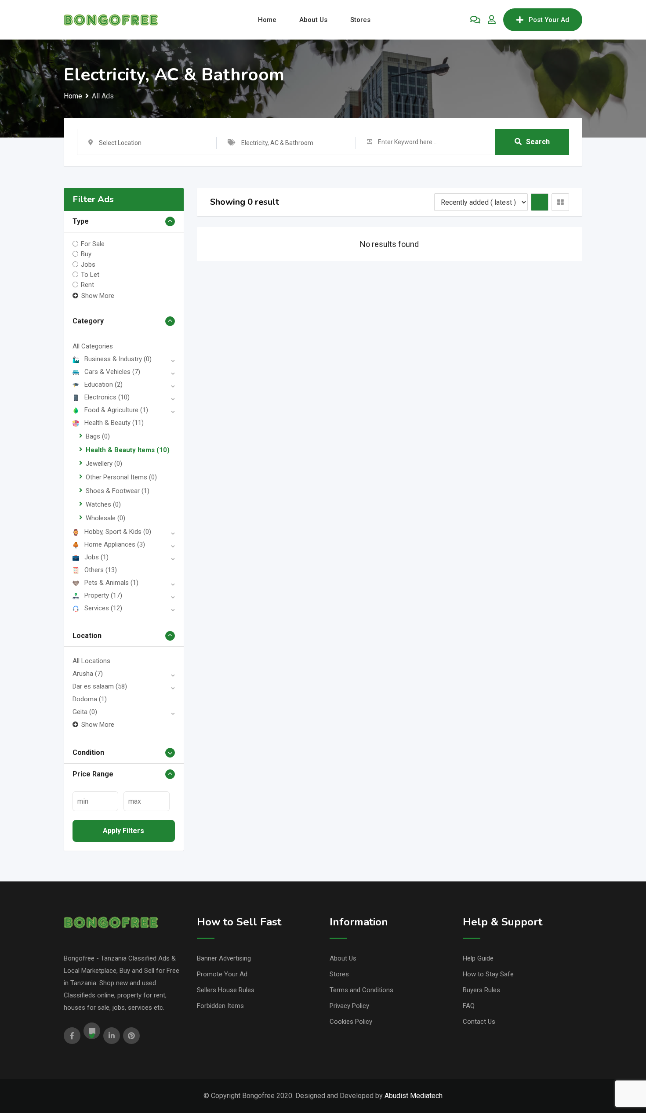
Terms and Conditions (361, 990)
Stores (360, 20)
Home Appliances (114, 544)
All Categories (93, 346)
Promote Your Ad (222, 974)
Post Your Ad (549, 20)
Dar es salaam (100, 686)
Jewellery (104, 464)
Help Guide (478, 958)
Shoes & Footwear (117, 491)
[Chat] (475, 19)
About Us (313, 20)
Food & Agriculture (116, 410)
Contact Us (479, 1022)
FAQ (469, 1006)
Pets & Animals (111, 583)
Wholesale (105, 518)
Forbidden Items (220, 1006)
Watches (103, 504)
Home (267, 20)
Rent (87, 285)
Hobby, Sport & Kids (117, 532)
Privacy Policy (349, 1006)
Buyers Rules (481, 990)
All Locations (91, 661)
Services (103, 608)
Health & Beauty (114, 423)
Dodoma (90, 699)
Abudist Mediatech (414, 1095)
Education (103, 384)
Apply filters (123, 831)
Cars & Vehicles (112, 372)
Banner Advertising (224, 958)
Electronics (107, 397)
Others (100, 570)
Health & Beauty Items (128, 450)
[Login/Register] (492, 19)
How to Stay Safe (488, 974)
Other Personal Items (121, 477)
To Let (90, 275)
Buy (86, 254)
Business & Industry (118, 359)
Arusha (88, 674)
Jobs (88, 264)
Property (103, 595)
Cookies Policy (351, 1022)
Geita (85, 712)
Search (538, 142)
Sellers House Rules (225, 990)
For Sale (93, 244)
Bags (98, 436)
